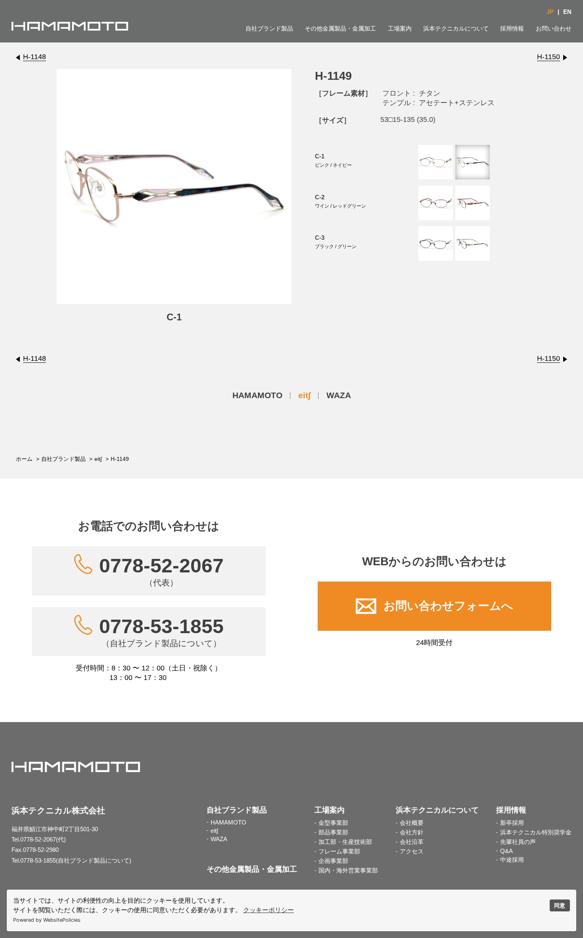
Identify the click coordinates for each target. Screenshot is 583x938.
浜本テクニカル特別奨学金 (535, 832)
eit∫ (304, 395)
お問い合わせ (553, 28)
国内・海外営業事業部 (348, 870)
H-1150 (548, 57)
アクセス (412, 851)
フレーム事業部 (339, 851)
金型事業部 (333, 823)
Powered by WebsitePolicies (47, 920)
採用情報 (512, 28)
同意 (559, 905)
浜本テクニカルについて (456, 28)
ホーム (24, 459)
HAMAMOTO (257, 395)
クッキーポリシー (268, 910)
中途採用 (512, 860)
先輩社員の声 (518, 842)
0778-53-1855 (161, 631)
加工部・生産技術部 (345, 842)
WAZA (338, 395)
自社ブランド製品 (269, 28)
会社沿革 (412, 842)
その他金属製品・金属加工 (340, 28)
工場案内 (400, 28)
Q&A (506, 851)
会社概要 (412, 823)
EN (567, 12)
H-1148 (34, 57)
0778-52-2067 (161, 571)
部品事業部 (333, 832)
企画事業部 (333, 861)
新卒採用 (512, 823)
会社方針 (412, 832)
